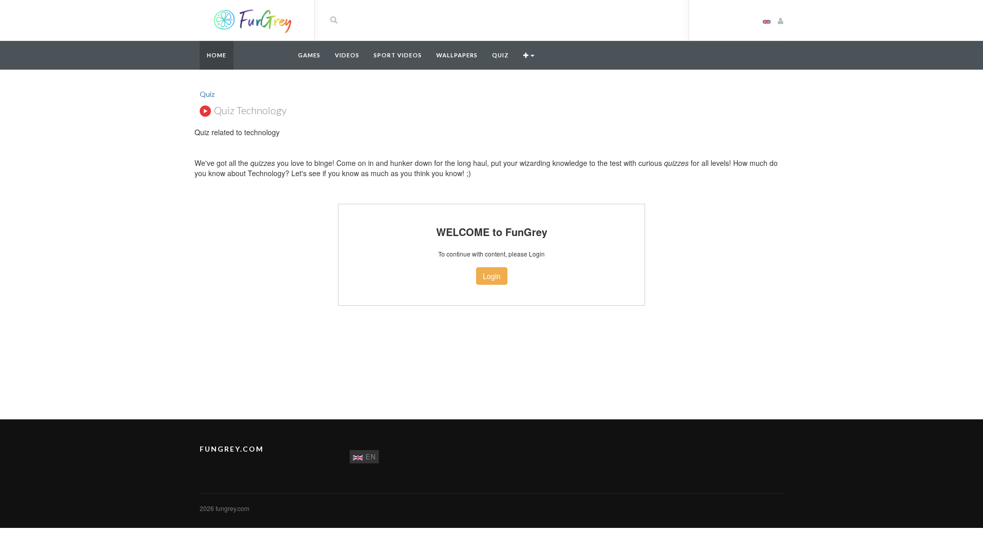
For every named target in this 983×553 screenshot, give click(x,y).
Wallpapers (457, 55)
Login (492, 276)
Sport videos (398, 55)
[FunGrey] (253, 19)
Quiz (500, 55)
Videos (347, 55)
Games (309, 55)
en (369, 456)
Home (216, 55)
